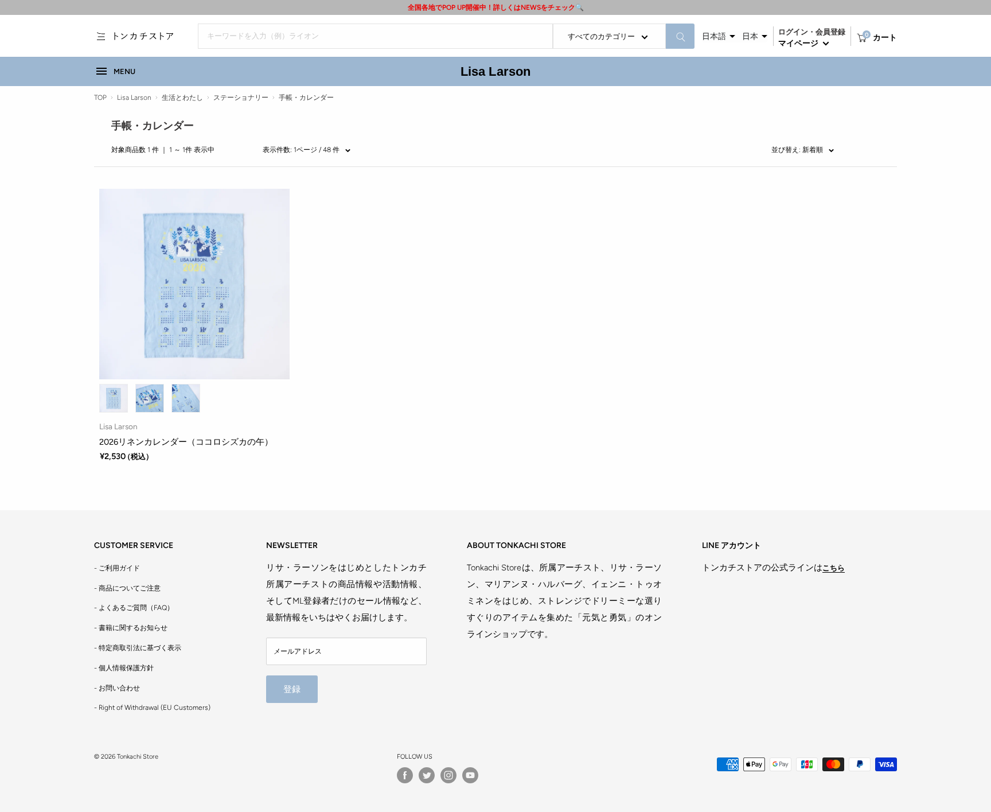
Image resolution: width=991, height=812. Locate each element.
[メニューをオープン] (101, 36)
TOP (100, 98)
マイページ (799, 43)
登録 (292, 689)
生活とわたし (182, 98)
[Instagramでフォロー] (448, 775)
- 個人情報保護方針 (124, 668)
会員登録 (830, 32)
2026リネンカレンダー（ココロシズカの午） (186, 442)
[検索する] (680, 36)
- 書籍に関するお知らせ (130, 628)
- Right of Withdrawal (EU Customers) (152, 708)
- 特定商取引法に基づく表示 (137, 648)
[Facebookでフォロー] (405, 775)
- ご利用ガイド (117, 568)
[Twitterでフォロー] (427, 775)
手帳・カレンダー (306, 98)
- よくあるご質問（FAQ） (134, 608)
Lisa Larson (496, 71)
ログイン (793, 32)
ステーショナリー (240, 98)
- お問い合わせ (117, 688)
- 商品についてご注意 (127, 588)
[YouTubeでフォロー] (470, 775)
